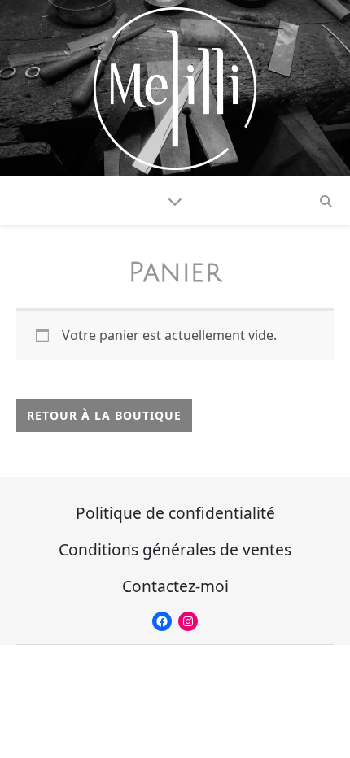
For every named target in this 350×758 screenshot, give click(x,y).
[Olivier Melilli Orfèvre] (175, 88)
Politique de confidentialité (175, 513)
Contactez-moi (175, 586)
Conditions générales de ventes (175, 549)
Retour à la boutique (104, 415)
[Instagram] (188, 621)
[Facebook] (162, 621)
